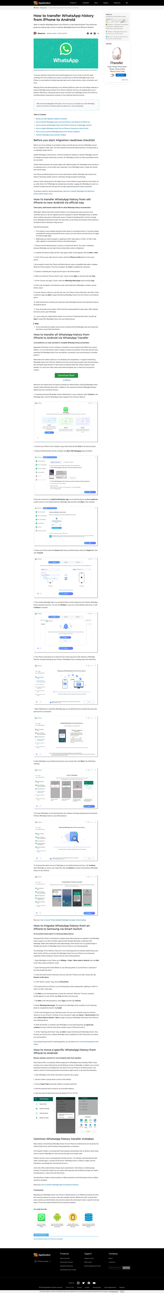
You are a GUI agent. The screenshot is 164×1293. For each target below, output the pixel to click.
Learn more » (124, 80)
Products (73, 3)
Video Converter (65, 1258)
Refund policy (97, 1287)
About (110, 1258)
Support (105, 3)
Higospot (122, 1287)
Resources (117, 3)
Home (37, 8)
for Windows (66, 380)
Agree (122, 1291)
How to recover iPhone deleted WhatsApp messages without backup (63, 920)
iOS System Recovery (66, 1266)
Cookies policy (114, 1291)
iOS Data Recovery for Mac (68, 1270)
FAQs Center (88, 1262)
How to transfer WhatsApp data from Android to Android (59, 1185)
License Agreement (110, 1287)
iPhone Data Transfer (66, 1262)
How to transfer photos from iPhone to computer (48, 1239)
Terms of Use (70, 1287)
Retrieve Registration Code (92, 1266)
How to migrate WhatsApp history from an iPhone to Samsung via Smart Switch (62, 128)
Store (96, 3)
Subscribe (126, 1268)
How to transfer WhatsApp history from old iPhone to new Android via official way (63, 122)
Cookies (87, 1287)
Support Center (89, 1258)
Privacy (79, 1287)
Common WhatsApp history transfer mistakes (51, 135)
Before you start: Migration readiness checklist (51, 119)
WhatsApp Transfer (61, 103)
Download (86, 3)
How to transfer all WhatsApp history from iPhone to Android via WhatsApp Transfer (63, 125)
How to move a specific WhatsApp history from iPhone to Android (58, 132)
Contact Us (112, 1262)
